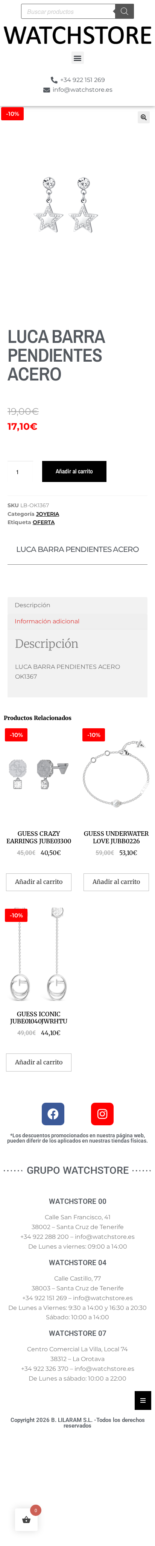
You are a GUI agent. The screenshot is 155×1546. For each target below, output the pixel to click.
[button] (77, 58)
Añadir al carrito (74, 471)
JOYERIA (47, 514)
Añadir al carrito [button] (38, 881)
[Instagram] (102, 1114)
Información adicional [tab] (47, 621)
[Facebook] (53, 1114)
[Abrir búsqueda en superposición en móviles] (77, 11)
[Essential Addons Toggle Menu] (143, 1400)
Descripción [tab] (32, 605)
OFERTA (44, 522)
